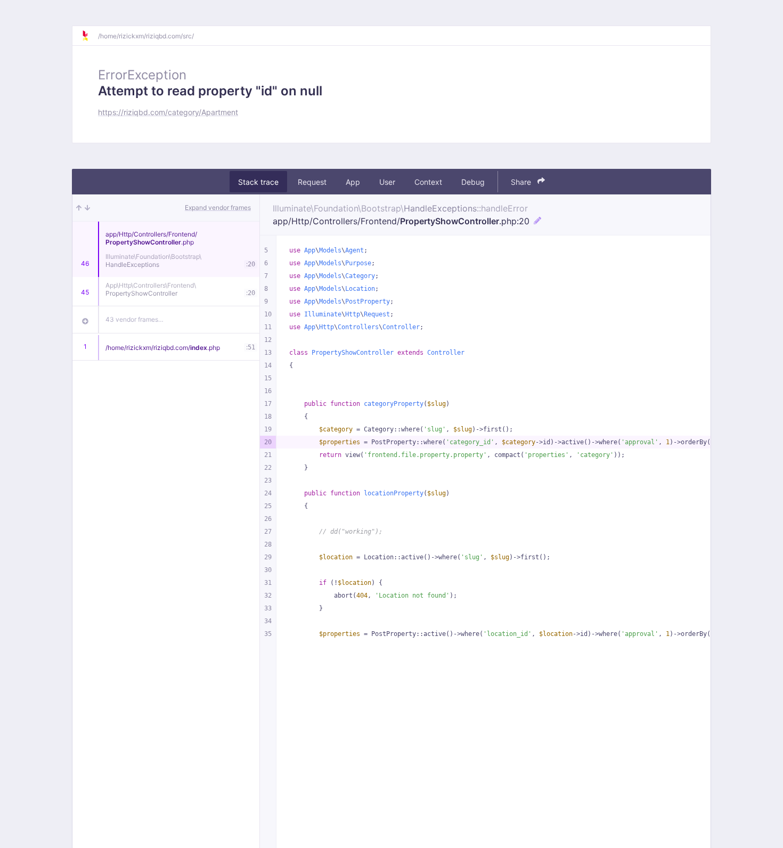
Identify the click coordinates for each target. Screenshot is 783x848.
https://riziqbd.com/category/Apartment (168, 112)
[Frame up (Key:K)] (79, 208)
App (353, 181)
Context (428, 181)
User (387, 181)
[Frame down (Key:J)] (87, 208)
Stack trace (258, 181)
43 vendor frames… (134, 319)
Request (312, 181)
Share (522, 181)
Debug (473, 181)
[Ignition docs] (89, 35)
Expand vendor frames (218, 207)
